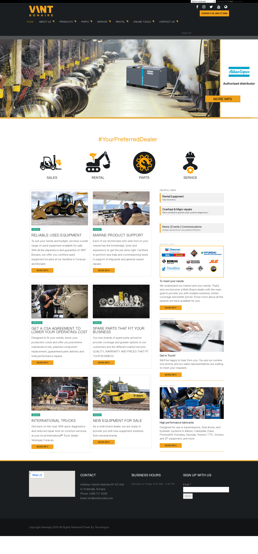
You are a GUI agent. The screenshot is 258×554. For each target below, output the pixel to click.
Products (66, 22)
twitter (211, 7)
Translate (238, 1)
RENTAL (121, 22)
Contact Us (167, 22)
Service (102, 22)
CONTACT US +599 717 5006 (214, 13)
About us (45, 22)
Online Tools (142, 22)
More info (42, 270)
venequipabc (226, 7)
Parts (85, 22)
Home (30, 22)
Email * (187, 484)
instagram (204, 7)
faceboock (197, 7)
